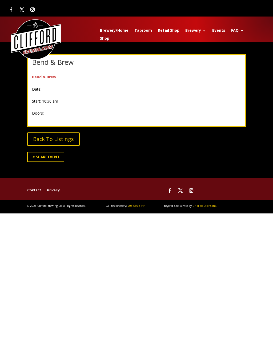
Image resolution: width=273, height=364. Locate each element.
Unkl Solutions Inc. (204, 206)
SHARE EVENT (45, 157)
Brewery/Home (114, 31)
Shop (104, 39)
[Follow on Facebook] (11, 9)
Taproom (143, 31)
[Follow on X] (22, 9)
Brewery (193, 31)
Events (218, 31)
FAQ (235, 31)
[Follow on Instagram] (32, 9)
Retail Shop (168, 31)
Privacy (53, 190)
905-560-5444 (136, 206)
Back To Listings (53, 139)
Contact (34, 190)
